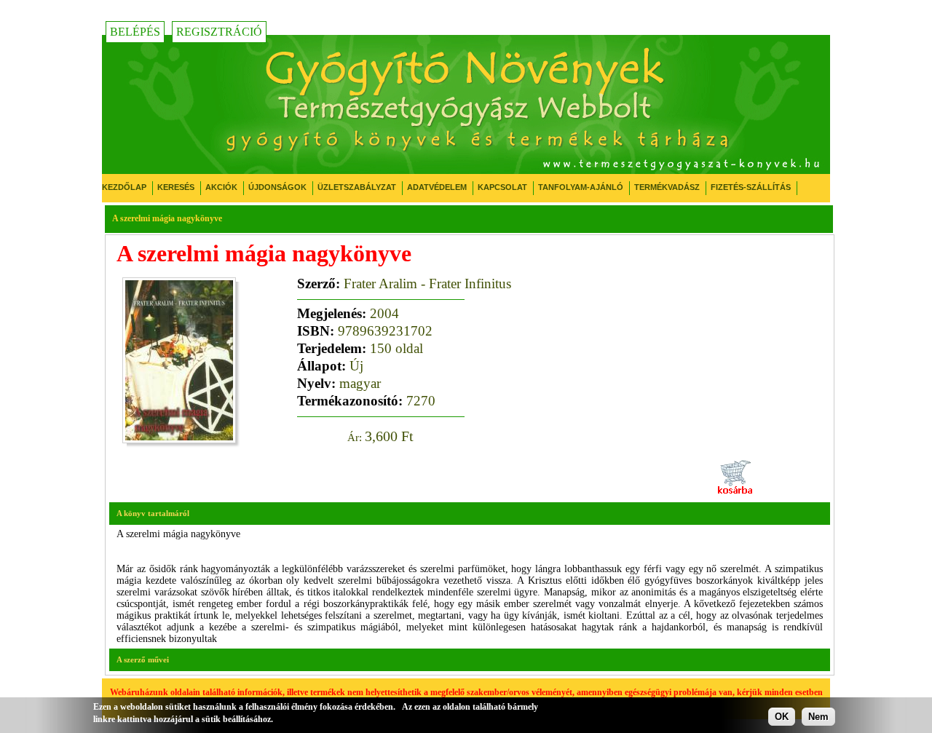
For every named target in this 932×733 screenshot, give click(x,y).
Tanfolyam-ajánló (580, 187)
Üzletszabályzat (356, 187)
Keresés (175, 187)
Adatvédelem (437, 187)
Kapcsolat (502, 187)
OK (782, 716)
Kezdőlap (124, 187)
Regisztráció (219, 31)
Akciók (221, 187)
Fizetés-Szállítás (751, 187)
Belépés (135, 31)
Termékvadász (667, 187)
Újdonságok (277, 187)
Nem (818, 716)
